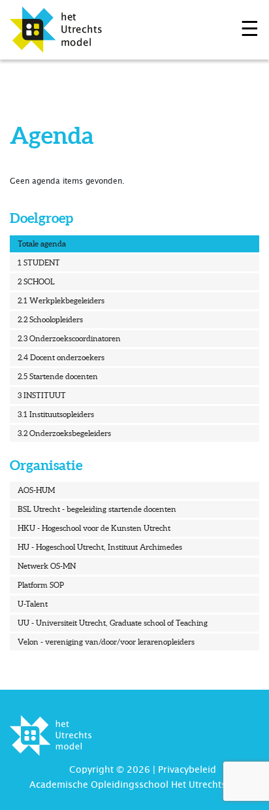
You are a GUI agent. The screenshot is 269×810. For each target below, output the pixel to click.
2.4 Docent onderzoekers (61, 357)
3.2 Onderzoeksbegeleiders (64, 433)
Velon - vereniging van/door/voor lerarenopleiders (106, 641)
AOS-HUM (36, 490)
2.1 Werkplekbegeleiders (61, 300)
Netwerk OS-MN (47, 566)
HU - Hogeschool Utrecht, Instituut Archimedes (100, 547)
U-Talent (33, 603)
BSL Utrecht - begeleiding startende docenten (97, 509)
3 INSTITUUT (42, 395)
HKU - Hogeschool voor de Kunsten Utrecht (94, 528)
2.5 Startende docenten (58, 376)
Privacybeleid (187, 769)
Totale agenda (42, 243)
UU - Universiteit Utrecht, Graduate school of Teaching (113, 622)
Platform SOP (41, 585)
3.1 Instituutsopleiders (56, 414)
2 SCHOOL (36, 281)
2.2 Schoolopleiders (50, 319)
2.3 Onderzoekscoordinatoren (69, 338)
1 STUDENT (39, 262)
